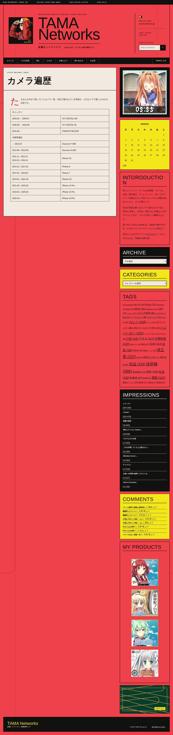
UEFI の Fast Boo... (130, 482)
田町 (152, 371)
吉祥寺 (138, 350)
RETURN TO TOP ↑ (159, 727)
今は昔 (92, 60)
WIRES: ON (161, 60)
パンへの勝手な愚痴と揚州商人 (134, 507)
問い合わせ (79, 60)
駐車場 (161, 382)
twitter (140, 309)
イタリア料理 (145, 313)
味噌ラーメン (149, 351)
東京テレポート (153, 357)
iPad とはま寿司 (129, 527)
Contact (126, 412)
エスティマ (154, 317)
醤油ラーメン (130, 382)
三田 (132, 338)
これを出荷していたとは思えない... (136, 447)
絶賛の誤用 (127, 421)
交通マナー (135, 344)
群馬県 (147, 378)
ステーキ (151, 322)
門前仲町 (152, 382)
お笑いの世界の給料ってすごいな (135, 474)
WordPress (151, 309)
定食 (140, 357)
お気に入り (63, 60)
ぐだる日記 (25, 60)
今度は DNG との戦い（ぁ (132, 519)
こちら (152, 234)
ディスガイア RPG (149, 328)
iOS (141, 305)
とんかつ (131, 313)
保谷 (145, 344)
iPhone (150, 304)
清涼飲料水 (139, 372)
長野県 (143, 382)
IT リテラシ (127, 465)
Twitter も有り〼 (142, 238)
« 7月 (124, 165)
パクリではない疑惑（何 (132, 535)
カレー (137, 322)
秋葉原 (136, 377)
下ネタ (146, 338)
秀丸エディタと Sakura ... (132, 430)
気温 (137, 364)
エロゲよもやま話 (129, 439)
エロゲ (49, 60)
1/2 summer (130, 305)
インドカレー (138, 317)
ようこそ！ (127, 403)
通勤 (158, 377)
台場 (155, 343)
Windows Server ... (130, 456)
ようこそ (10, 60)
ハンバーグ (149, 334)
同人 (38, 60)
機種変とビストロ (129, 511)
